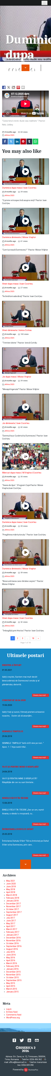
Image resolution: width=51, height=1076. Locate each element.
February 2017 (12, 932)
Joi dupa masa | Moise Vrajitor (16, 376)
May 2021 (10, 881)
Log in (8, 1009)
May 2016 (10, 957)
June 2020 (11, 884)
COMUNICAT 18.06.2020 (14, 700)
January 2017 (12, 935)
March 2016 (11, 963)
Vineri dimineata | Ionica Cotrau (17, 330)
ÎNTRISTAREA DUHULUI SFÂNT (17, 829)
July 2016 (10, 952)
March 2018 (11, 895)
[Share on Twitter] (8, 87)
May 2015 (10, 983)
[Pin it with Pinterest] (18, 87)
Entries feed (11, 1012)
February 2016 (12, 966)
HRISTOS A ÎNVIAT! (11, 665)
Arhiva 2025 (9, 135)
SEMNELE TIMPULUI (12, 731)
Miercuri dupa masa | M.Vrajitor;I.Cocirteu (21, 472)
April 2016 (10, 960)
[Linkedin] (17, 141)
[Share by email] (23, 87)
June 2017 (11, 920)
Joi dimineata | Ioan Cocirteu (15, 423)
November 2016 (13, 940)
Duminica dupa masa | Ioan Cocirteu (19, 188)
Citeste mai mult (39, 695)
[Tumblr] (29, 141)
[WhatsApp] (35, 141)
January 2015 (12, 992)
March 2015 (11, 989)
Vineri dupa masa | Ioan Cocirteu (17, 283)
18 (33, 638)
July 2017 (10, 918)
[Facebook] (5, 141)
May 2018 (10, 889)
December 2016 (13, 938)
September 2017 (14, 912)
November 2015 (13, 975)
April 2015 (10, 986)
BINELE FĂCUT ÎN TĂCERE (15, 798)
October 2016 (12, 943)
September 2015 (14, 980)
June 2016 (11, 955)
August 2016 (12, 949)
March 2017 (11, 929)
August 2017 (12, 915)
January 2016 (12, 969)
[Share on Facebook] (4, 87)
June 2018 (11, 886)
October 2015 (12, 977)
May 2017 (10, 923)
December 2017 (13, 903)
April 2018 (10, 892)
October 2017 (12, 909)
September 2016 (14, 946)
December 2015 (13, 972)
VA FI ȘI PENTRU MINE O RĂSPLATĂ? (20, 767)
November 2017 (13, 906)
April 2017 (10, 926)
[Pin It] (23, 141)
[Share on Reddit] (13, 87)
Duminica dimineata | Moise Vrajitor (19, 237)
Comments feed (13, 1015)
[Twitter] (11, 141)
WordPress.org (13, 1017)
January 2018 (12, 901)
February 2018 (12, 898)
